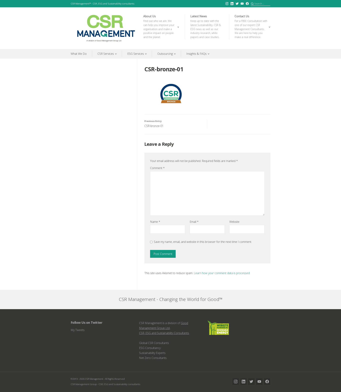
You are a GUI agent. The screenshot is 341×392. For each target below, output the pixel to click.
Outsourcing (165, 54)
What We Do (79, 54)
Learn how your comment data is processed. (222, 273)
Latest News (205, 26)
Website (234, 222)
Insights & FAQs (196, 54)
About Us (158, 26)
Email (194, 222)
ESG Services (135, 54)
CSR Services (106, 54)
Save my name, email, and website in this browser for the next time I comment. (203, 242)
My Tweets (78, 330)
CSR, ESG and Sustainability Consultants (164, 333)
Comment (157, 168)
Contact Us (251, 26)
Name (155, 222)
